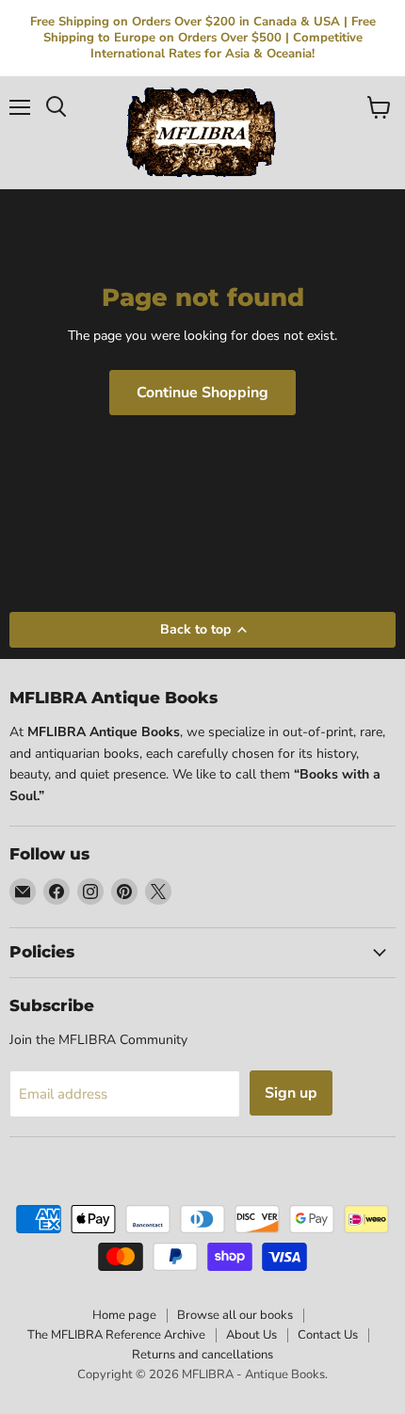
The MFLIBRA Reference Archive (116, 1334)
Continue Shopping (202, 392)
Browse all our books (235, 1315)
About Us (251, 1334)
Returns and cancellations (202, 1354)
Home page (124, 1315)
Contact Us (328, 1334)
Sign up (291, 1093)
